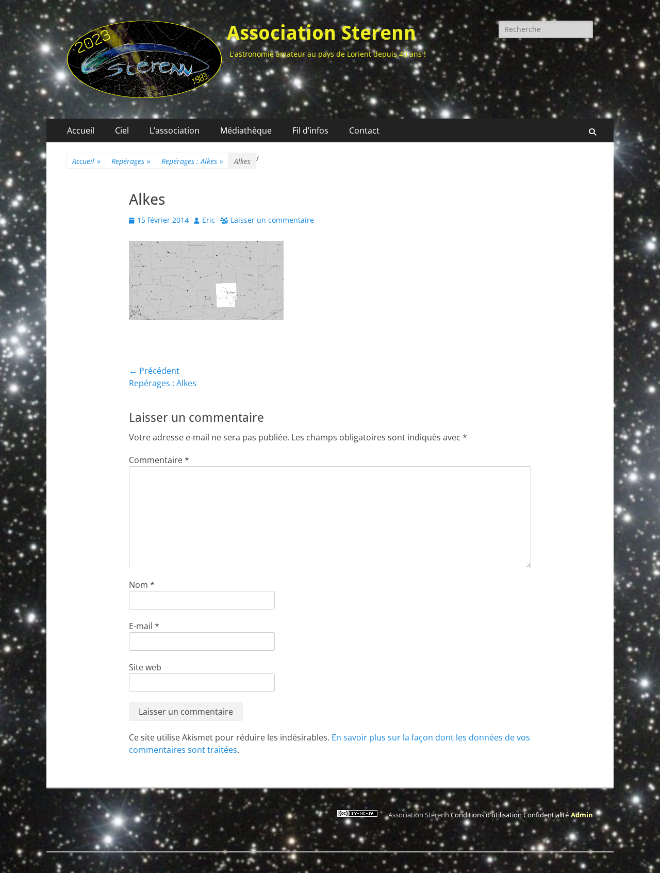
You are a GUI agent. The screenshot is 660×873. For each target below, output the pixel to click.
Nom (142, 584)
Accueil (80, 130)
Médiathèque (246, 130)
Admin (582, 814)
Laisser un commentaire (272, 220)
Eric (208, 220)
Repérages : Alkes (192, 161)
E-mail (144, 626)
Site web (145, 667)
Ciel (122, 130)
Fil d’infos (310, 130)
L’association (175, 130)
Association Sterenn (321, 33)
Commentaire (159, 460)
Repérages (131, 161)
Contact (364, 130)
